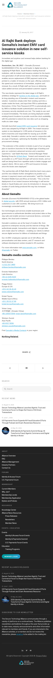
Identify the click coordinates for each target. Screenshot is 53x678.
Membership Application (11, 498)
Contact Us (6, 468)
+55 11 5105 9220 (9, 277)
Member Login (11, 556)
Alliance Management (10, 462)
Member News (11, 523)
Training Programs (12, 549)
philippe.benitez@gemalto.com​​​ (14, 267)
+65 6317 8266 (8, 323)
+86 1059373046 (8, 314)
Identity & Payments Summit (16, 539)
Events (4, 532)
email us (19, 634)
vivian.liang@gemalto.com (26, 314)
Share (25, 352)
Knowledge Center (9, 510)
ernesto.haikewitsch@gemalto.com (15, 279)
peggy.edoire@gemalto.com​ (13, 292)
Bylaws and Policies (9, 501)
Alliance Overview (9, 456)
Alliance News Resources (11, 513)
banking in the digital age (29, 96)
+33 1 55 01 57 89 (9, 301)
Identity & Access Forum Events (17, 535)
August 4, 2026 (8, 405)
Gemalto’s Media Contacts (16, 330)
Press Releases (11, 516)
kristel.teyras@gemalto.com (13, 304)
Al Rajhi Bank (22, 156)
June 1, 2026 (8, 418)
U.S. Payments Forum (10, 480)
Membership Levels (9, 495)
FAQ (3, 459)
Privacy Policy (41, 656)
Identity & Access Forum (11, 477)
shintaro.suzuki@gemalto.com (13, 326)
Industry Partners (8, 465)
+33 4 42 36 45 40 (9, 289)
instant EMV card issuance (27, 126)
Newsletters (10, 520)
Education (6, 546)
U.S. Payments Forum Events (16, 543)
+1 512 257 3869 (8, 265)
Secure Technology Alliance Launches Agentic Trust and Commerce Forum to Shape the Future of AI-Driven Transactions (23, 410)
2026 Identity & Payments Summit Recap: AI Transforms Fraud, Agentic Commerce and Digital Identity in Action (30, 433)
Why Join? (6, 492)
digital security (9, 201)
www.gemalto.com (29, 248)
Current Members (9, 489)
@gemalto (6, 250)
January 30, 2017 (27, 32)
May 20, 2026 (17, 428)
